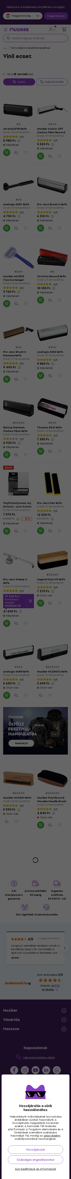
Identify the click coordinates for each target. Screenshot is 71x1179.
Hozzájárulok (35, 1149)
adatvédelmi (52, 1136)
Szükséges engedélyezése (35, 1159)
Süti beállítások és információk (35, 1169)
